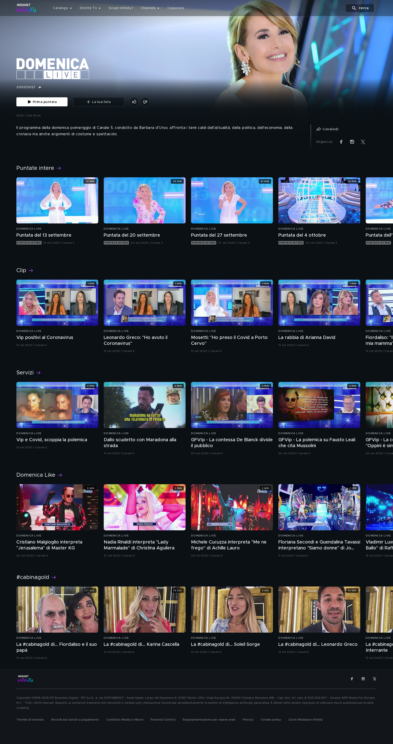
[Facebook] (352, 679)
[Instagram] (363, 679)
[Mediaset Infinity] (26, 8)
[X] (375, 679)
